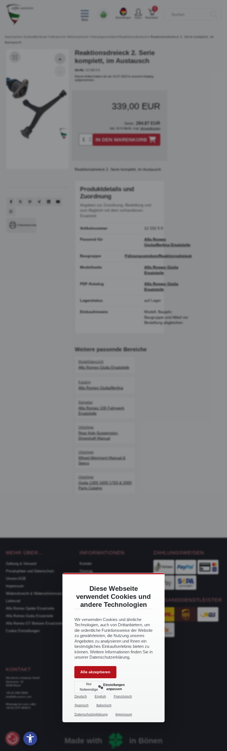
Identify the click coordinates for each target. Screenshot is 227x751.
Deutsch (80, 696)
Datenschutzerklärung (91, 714)
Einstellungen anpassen (112, 687)
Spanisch (81, 705)
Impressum (123, 714)
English (100, 696)
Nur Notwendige (89, 687)
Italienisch (104, 705)
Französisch (123, 696)
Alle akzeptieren (95, 672)
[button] (30, 738)
